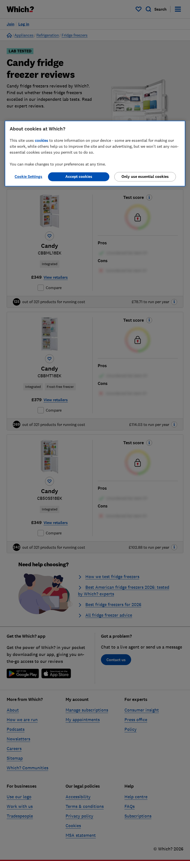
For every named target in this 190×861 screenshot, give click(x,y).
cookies (41, 140)
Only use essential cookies (145, 176)
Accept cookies (78, 176)
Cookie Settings (28, 176)
